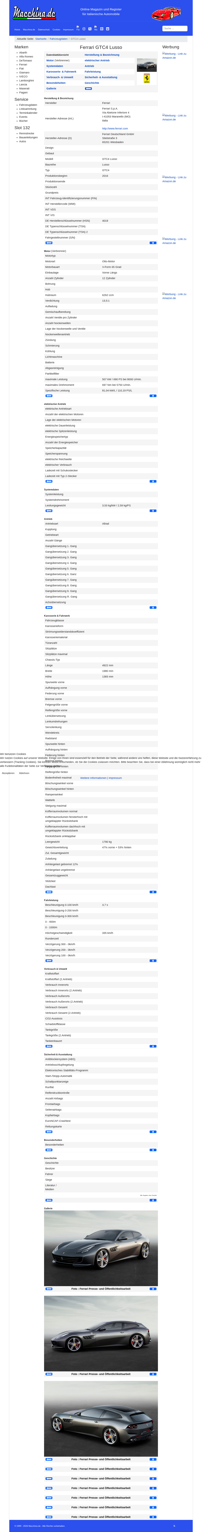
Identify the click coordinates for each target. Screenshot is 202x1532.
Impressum (115, 777)
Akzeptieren (8, 773)
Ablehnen (24, 773)
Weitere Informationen (93, 777)
